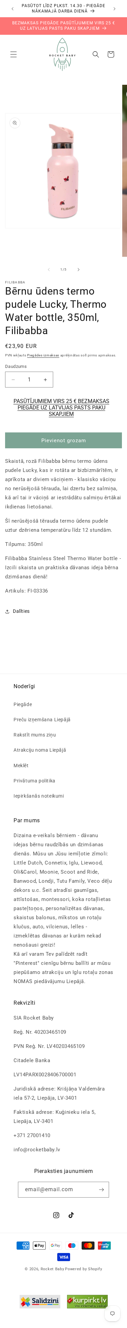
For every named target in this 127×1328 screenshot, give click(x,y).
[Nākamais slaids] (78, 269)
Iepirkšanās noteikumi (39, 796)
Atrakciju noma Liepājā (40, 750)
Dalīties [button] (21, 611)
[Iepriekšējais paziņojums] (12, 8)
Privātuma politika (35, 780)
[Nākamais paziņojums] (114, 8)
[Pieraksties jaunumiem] (101, 1190)
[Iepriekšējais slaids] (48, 269)
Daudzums (16, 366)
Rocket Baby (52, 1269)
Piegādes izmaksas (43, 355)
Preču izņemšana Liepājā (42, 719)
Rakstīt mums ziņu (35, 734)
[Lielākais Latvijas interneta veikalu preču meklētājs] (87, 1303)
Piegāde (23, 704)
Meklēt (21, 765)
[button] (13, 54)
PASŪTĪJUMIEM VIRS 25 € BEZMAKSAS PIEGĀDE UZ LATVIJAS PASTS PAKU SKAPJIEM (61, 407)
